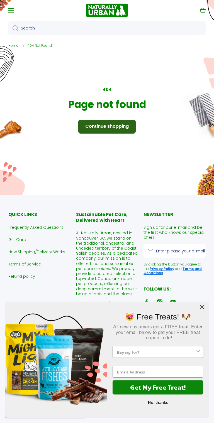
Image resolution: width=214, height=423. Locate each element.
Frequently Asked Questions (36, 227)
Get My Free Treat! (158, 387)
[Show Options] (198, 352)
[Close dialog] (201, 306)
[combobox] (107, 28)
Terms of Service (24, 264)
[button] (203, 10)
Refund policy (21, 276)
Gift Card (17, 239)
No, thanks (158, 402)
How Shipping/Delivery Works (36, 252)
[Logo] (107, 10)
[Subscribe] (199, 251)
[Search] (13, 28)
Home (13, 45)
